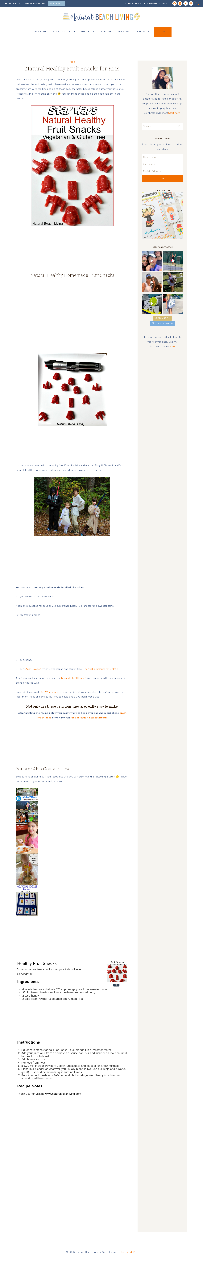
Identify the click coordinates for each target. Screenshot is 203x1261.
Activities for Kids (64, 32)
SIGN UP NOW (56, 3)
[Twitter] (185, 3)
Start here (174, 113)
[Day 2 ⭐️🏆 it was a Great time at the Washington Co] (173, 304)
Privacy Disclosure (146, 3)
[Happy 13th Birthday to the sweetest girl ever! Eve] (173, 282)
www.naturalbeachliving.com (63, 1093)
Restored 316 (129, 1252)
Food (72, 62)
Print (116, 985)
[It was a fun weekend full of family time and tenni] (152, 261)
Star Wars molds (50, 692)
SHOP (163, 32)
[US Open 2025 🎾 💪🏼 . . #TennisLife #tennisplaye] (152, 304)
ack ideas (45, 717)
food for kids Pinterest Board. (89, 717)
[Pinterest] (191, 3)
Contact (165, 3)
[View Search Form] (197, 3)
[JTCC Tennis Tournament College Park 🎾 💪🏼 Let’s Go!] (173, 261)
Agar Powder (33, 669)
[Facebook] (174, 3)
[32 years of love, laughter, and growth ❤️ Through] (152, 282)
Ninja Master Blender (73, 678)
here (172, 346)
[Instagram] (180, 3)
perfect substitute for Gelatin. (101, 669)
